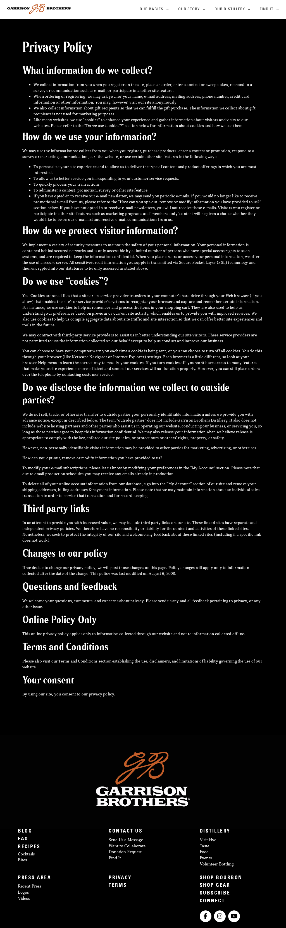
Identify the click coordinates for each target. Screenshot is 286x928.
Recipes (29, 847)
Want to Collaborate (127, 845)
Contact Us (125, 831)
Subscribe (215, 893)
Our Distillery (229, 9)
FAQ (23, 839)
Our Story (189, 9)
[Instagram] (220, 916)
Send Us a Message (126, 839)
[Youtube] (234, 916)
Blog (25, 831)
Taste (204, 845)
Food (204, 851)
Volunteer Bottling (217, 864)
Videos (24, 898)
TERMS (118, 885)
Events (206, 857)
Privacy (120, 878)
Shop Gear (215, 885)
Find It (266, 9)
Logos (23, 892)
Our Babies (151, 9)
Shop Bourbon (221, 878)
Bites (22, 859)
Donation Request (125, 851)
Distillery (215, 831)
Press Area (34, 878)
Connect (212, 901)
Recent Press (29, 886)
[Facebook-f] (205, 916)
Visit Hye (208, 839)
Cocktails (26, 854)
